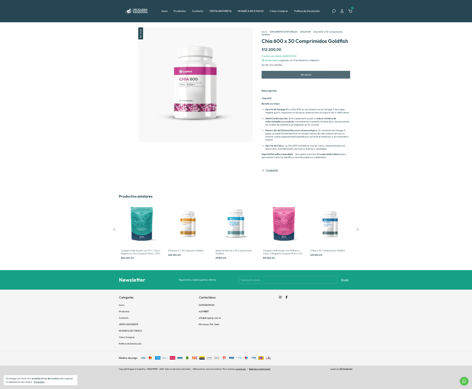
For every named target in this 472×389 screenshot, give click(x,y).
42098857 (204, 311)
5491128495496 (206, 305)
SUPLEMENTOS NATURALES (283, 31)
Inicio (165, 11)
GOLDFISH (305, 31)
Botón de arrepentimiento (259, 369)
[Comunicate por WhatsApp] (464, 381)
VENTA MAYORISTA (220, 11)
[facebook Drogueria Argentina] (286, 297)
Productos (180, 11)
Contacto (197, 11)
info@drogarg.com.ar (210, 317)
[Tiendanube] (341, 369)
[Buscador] (334, 11)
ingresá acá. (240, 369)
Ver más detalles (273, 64)
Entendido (39, 382)
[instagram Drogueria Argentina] (280, 297)
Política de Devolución (307, 11)
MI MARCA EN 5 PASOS (251, 11)
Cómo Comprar (279, 11)
